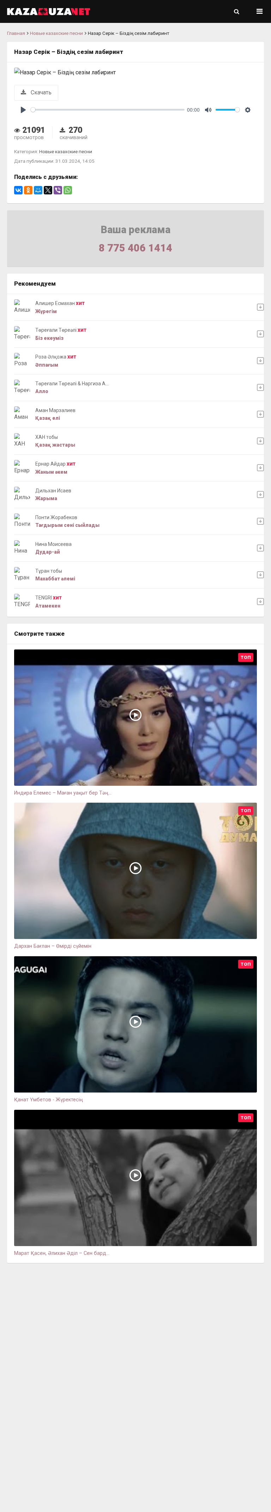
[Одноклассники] (28, 190)
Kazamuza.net (48, 11)
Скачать (40, 92)
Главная (16, 33)
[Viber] (58, 190)
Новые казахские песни (56, 33)
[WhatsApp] (68, 190)
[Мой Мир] (38, 190)
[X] (48, 190)
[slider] (108, 109)
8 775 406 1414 (135, 248)
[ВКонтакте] (18, 190)
